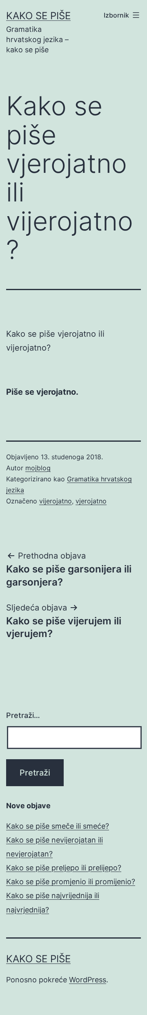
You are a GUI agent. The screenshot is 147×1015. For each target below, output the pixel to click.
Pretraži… (23, 715)
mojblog (38, 468)
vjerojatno (91, 501)
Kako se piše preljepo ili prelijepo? (63, 867)
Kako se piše (38, 16)
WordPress (87, 979)
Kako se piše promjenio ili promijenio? (70, 881)
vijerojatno (55, 501)
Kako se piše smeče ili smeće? (57, 826)
